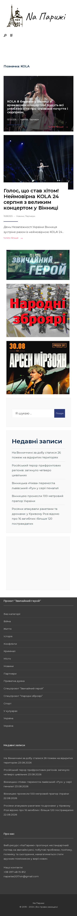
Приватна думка (14, 680)
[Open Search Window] (5, 35)
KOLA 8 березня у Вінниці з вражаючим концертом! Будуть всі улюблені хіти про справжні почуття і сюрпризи (37, 106)
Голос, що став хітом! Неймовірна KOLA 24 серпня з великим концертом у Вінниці (31, 199)
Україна (8, 718)
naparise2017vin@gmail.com (21, 876)
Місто (7, 658)
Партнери (34, 119)
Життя (7, 628)
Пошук (60, 413)
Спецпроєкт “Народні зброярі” (23, 696)
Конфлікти (10, 643)
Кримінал (9, 651)
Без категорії (12, 614)
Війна (7, 621)
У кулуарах (10, 711)
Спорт (7, 703)
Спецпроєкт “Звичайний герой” (24, 688)
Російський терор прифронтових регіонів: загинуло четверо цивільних (36, 470)
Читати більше (59, 127)
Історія (8, 636)
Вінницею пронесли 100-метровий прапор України (36, 793)
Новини (24, 119)
